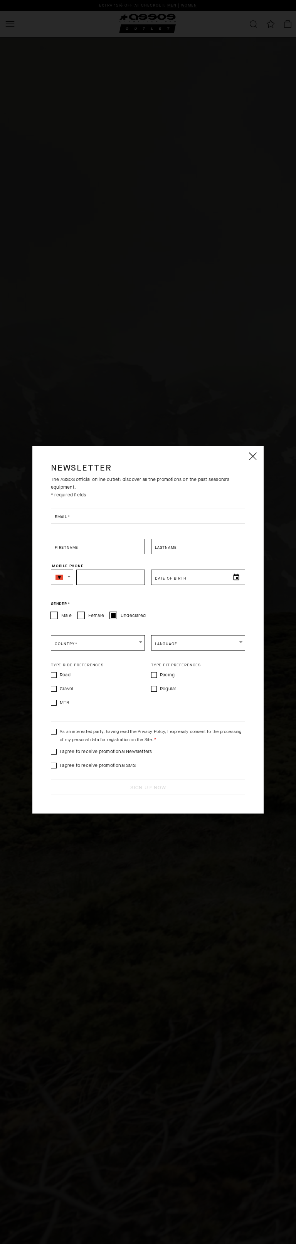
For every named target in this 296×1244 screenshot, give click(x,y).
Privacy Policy (151, 732)
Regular (168, 689)
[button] (62, 577)
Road (65, 675)
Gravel (66, 689)
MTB (65, 702)
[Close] (252, 456)
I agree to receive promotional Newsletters (106, 751)
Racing (167, 675)
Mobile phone (68, 566)
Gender (60, 604)
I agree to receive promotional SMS (98, 765)
